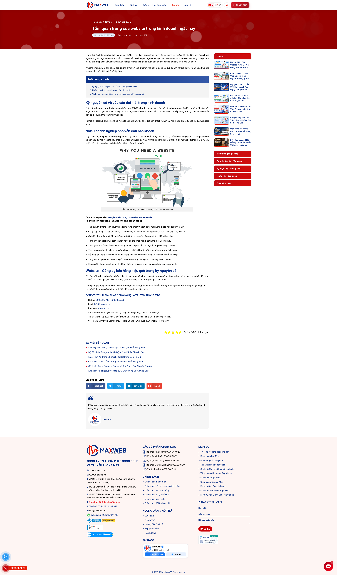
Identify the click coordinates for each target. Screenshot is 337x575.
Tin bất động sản (122, 22)
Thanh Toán (150, 520)
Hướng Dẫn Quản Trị (154, 524)
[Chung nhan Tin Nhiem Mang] (208, 539)
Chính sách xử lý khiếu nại (157, 494)
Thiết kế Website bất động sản (214, 451)
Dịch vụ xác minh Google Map (214, 490)
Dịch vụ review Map (209, 456)
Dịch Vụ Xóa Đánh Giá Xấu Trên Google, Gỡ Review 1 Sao (240, 109)
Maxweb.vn (103, 308)
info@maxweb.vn (102, 304)
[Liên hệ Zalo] (5, 557)
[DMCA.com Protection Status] (108, 520)
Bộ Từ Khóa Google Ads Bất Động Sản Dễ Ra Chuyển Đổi (116, 352)
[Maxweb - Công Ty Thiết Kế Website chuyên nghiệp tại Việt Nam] (98, 5)
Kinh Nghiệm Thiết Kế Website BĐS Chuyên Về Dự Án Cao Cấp (118, 370)
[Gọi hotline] (5, 568)
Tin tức (175, 5)
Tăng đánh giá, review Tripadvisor (216, 473)
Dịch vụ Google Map (210, 477)
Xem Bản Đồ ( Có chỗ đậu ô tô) (104, 502)
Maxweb (156, 546)
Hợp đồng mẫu (152, 528)
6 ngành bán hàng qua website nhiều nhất (130, 217)
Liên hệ (187, 5)
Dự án (146, 5)
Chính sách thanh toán (155, 481)
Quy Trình (149, 515)
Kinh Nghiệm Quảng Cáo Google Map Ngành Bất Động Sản (116, 347)
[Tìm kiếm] (226, 5)
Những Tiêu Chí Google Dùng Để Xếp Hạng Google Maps (240, 65)
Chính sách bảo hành (155, 499)
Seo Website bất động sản (213, 464)
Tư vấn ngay (241, 5)
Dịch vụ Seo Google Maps (213, 486)
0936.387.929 (118, 300)
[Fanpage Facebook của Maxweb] (147, 548)
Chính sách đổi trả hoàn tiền (158, 503)
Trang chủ (97, 22)
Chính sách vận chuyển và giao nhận (162, 486)
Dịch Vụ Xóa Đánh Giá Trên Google (217, 494)
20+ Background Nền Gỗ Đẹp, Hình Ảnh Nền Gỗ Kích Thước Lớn (240, 142)
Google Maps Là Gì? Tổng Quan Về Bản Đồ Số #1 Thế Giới (240, 120)
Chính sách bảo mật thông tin (158, 490)
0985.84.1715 (102, 300)
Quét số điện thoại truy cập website (217, 469)
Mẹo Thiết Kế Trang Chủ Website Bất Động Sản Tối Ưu (114, 357)
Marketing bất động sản (211, 460)
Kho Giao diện (159, 5)
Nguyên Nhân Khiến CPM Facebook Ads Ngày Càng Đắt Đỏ (239, 87)
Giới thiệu (119, 5)
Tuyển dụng (150, 533)
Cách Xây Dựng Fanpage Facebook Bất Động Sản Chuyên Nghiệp (120, 366)
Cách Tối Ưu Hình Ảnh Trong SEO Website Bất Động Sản (115, 361)
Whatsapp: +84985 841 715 (104, 515)
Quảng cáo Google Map (211, 482)
